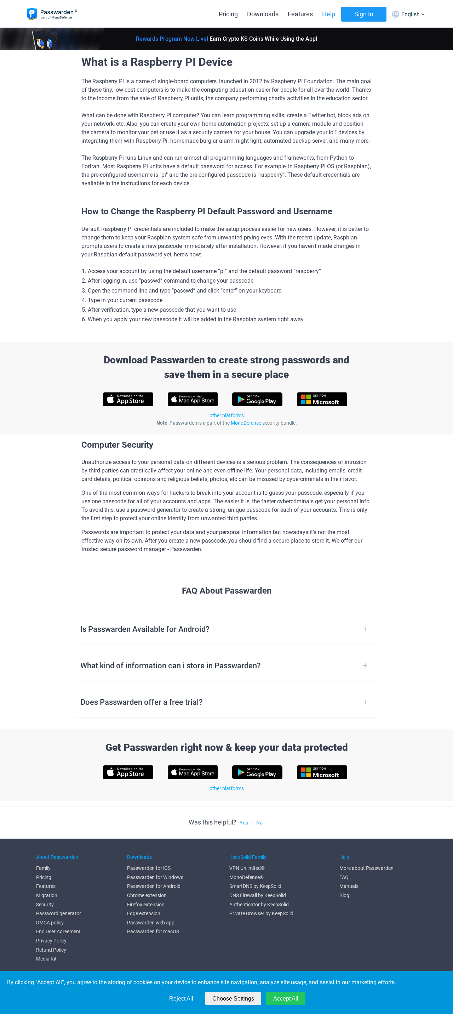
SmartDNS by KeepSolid (255, 886)
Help (328, 14)
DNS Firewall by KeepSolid (257, 895)
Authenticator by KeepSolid (259, 904)
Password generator (58, 913)
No (259, 823)
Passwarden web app (150, 922)
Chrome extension (147, 895)
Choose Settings (233, 999)
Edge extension (143, 913)
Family (43, 868)
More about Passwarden (366, 868)
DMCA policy (50, 922)
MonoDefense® (246, 877)
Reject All (181, 999)
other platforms (227, 415)
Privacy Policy (51, 941)
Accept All (285, 999)
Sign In (363, 14)
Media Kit (46, 959)
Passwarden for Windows (155, 877)
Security (45, 904)
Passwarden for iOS (149, 868)
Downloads (263, 14)
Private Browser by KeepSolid (261, 913)
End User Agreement (58, 931)
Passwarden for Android (153, 886)
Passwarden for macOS (153, 931)
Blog (344, 895)
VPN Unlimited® (247, 868)
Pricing (228, 14)
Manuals (349, 886)
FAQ (344, 877)
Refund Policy (51, 950)
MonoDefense (246, 423)
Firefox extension (146, 904)
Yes (244, 823)
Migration (46, 895)
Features (300, 14)
